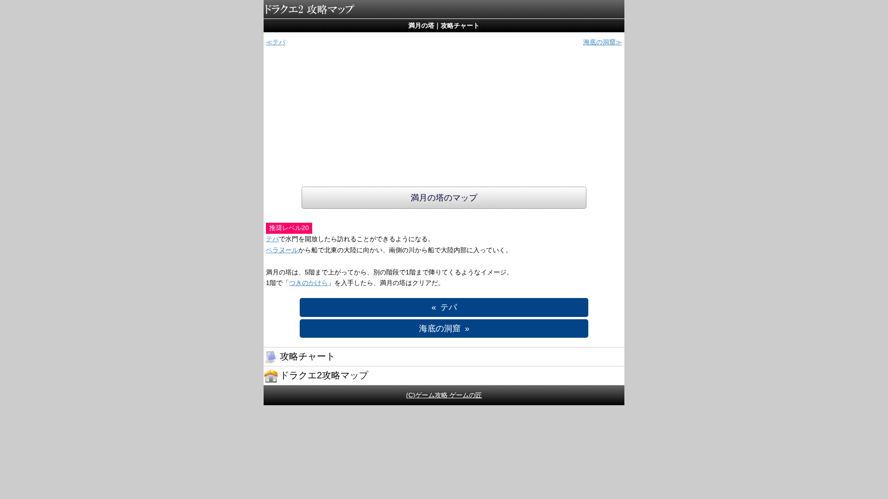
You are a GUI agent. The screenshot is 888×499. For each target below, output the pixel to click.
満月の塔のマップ (444, 197)
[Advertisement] (444, 117)
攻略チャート (307, 356)
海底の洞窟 (599, 42)
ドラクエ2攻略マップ (310, 9)
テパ (278, 42)
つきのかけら (308, 282)
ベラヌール (282, 250)
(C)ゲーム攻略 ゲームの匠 (444, 395)
